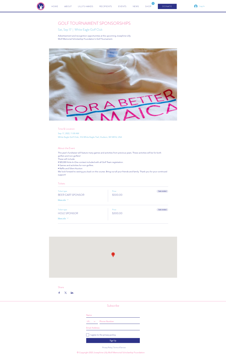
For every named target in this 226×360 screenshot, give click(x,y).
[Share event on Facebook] (59, 293)
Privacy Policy (106, 347)
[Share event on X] (65, 293)
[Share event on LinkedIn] (72, 293)
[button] (153, 3)
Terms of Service (119, 347)
